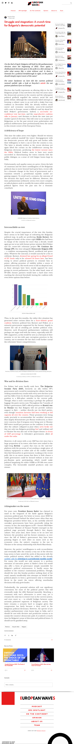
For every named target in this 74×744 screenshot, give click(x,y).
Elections (7, 626)
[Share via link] (15, 635)
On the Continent (9, 630)
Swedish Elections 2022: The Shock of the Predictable (15, 665)
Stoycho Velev (15, 626)
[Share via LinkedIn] (12, 635)
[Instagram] (3, 3)
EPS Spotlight (37, 710)
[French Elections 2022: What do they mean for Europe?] (42, 655)
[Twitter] (6, 3)
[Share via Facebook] (5, 635)
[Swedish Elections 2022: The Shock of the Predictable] (15, 655)
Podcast (37, 706)
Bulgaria (24, 626)
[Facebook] (9, 3)
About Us (37, 721)
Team (37, 725)
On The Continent (37, 714)
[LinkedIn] (12, 3)
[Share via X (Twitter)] (8, 635)
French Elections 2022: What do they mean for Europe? (41, 665)
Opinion (37, 718)
